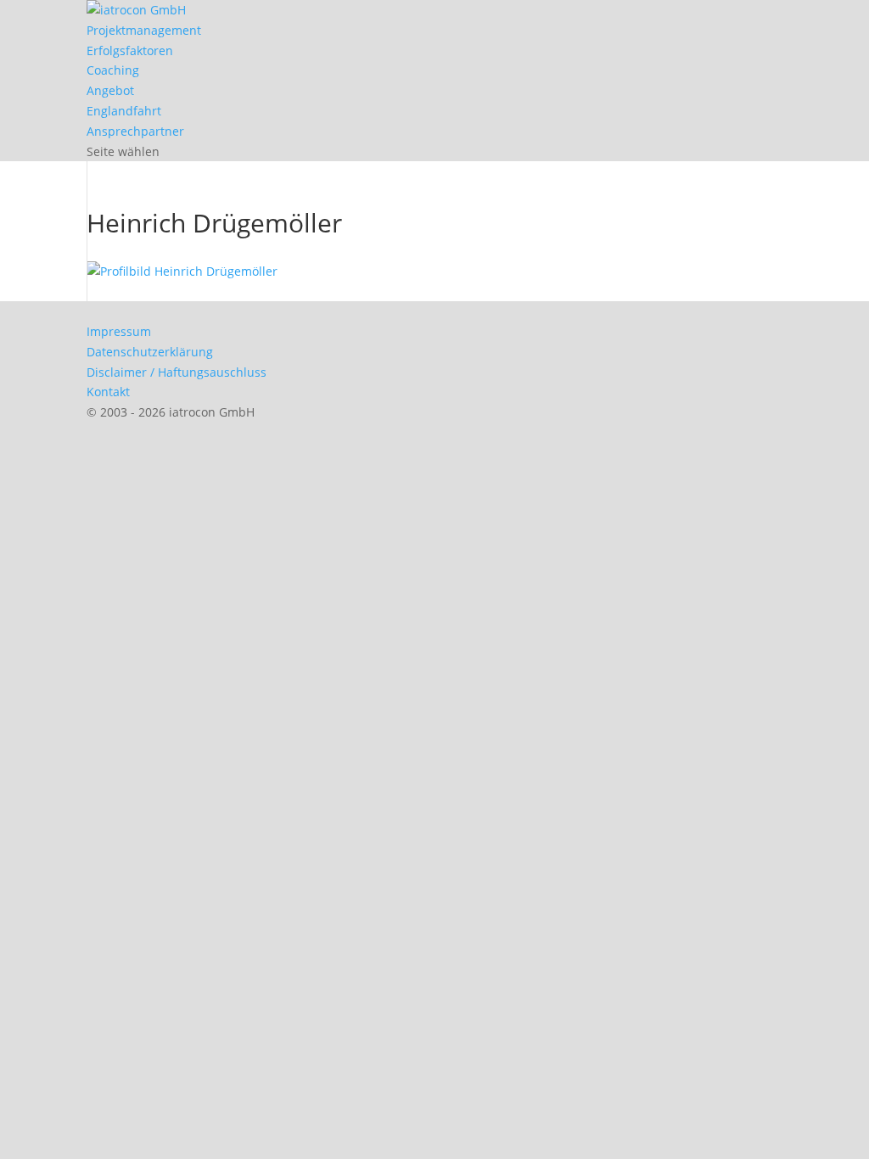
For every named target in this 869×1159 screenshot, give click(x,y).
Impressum (119, 331)
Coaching (113, 70)
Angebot (110, 90)
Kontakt (108, 392)
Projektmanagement (144, 30)
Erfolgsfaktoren (130, 50)
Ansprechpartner (135, 131)
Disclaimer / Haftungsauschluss (176, 372)
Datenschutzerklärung (150, 352)
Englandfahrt (124, 111)
